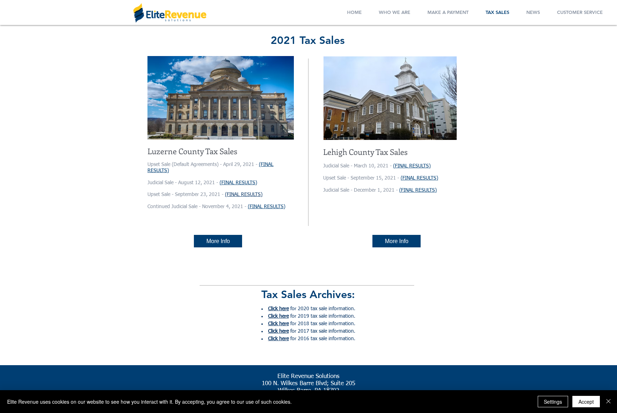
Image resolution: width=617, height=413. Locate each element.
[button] (394, 10)
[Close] (608, 401)
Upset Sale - (161, 194)
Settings (553, 401)
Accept (586, 401)
